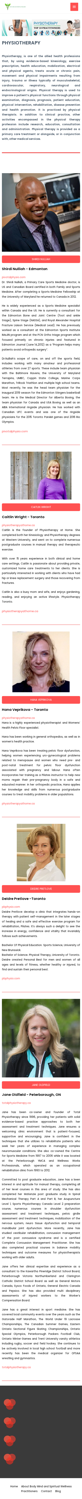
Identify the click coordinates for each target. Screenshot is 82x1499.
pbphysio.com (11, 907)
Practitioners (29, 1491)
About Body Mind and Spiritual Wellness (46, 1486)
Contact (46, 1491)
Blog (58, 1491)
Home (14, 1486)
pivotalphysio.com (14, 277)
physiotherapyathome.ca (18, 525)
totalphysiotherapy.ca (16, 1103)
